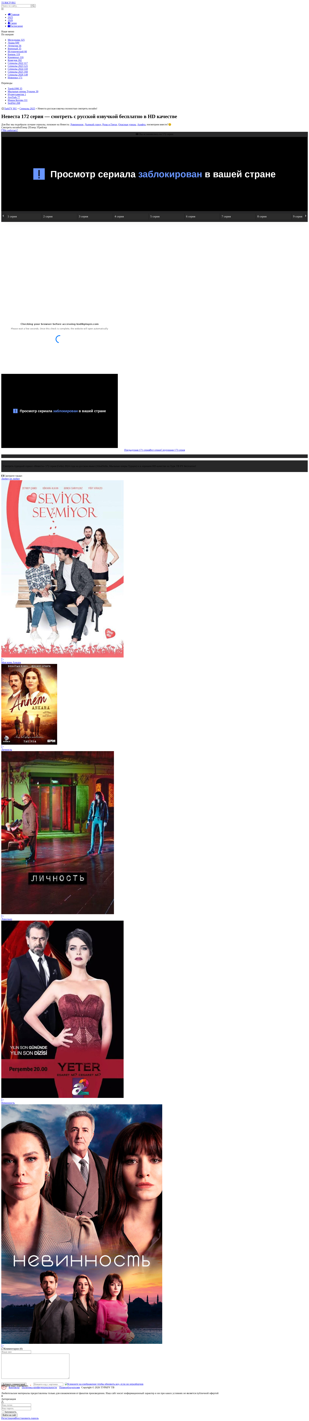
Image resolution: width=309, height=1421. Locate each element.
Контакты (14, 1387)
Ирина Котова (18, 100)
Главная (15, 14)
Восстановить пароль (27, 1418)
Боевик (14, 54)
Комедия (15, 60)
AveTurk (14, 97)
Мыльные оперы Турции (23, 91)
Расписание (16, 26)
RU (8, 2)
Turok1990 (15, 88)
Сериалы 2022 (18, 63)
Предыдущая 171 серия (137, 450)
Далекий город (93, 124)
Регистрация (8, 1418)
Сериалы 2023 (18, 66)
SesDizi (14, 103)
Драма (13, 42)
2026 (10, 20)
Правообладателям (69, 1387)
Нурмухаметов (17, 94)
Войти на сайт (9, 1415)
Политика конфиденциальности (39, 1387)
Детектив (14, 45)
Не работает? (11, 130)
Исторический (17, 51)
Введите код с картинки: (14, 1385)
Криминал (15, 57)
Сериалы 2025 (18, 71)
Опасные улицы (127, 124)
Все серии (155, 450)
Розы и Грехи (109, 124)
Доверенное (76, 124)
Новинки (15, 77)
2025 (10, 17)
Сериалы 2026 (18, 74)
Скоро (13, 23)
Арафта (141, 124)
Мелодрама (16, 40)
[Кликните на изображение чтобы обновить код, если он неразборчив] (104, 1384)
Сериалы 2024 (18, 69)
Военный (14, 48)
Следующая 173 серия (173, 450)
